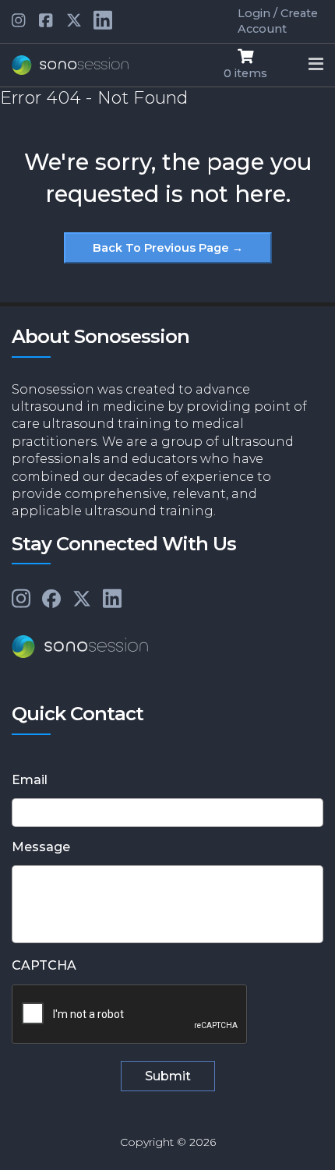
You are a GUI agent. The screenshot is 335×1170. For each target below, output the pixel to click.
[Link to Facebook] (51, 599)
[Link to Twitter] (74, 21)
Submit (168, 1076)
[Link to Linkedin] (19, 21)
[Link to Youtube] (47, 21)
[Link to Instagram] (21, 599)
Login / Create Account (278, 21)
